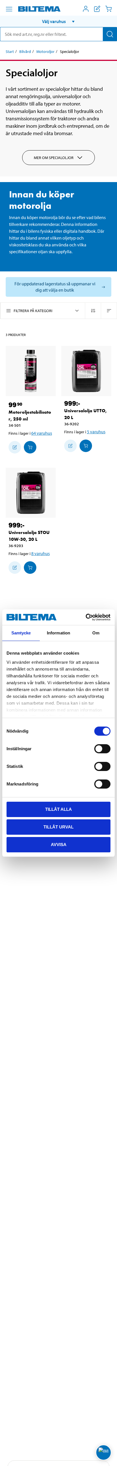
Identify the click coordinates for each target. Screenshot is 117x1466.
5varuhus (96, 431)
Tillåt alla (58, 809)
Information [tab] (58, 632)
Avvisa (58, 844)
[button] (58, 21)
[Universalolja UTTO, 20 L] (86, 371)
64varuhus (41, 433)
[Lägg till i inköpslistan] (15, 447)
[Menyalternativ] (9, 9)
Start (10, 51)
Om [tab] (95, 632)
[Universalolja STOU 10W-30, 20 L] (31, 493)
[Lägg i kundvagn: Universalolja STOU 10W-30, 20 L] (30, 567)
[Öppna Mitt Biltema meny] (85, 9)
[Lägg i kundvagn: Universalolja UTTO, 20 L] (86, 446)
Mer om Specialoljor (54, 157)
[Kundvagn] (108, 9)
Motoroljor (45, 51)
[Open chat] (103, 1452)
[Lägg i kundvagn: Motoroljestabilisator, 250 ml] (30, 447)
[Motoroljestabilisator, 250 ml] (31, 371)
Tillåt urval (58, 826)
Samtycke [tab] (21, 632)
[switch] (102, 748)
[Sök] (110, 34)
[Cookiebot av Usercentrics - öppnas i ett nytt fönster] (85, 617)
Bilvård (25, 51)
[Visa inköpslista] (97, 9)
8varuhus (40, 553)
